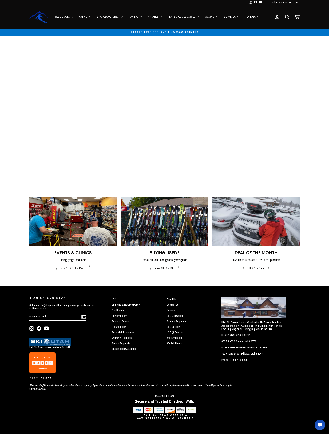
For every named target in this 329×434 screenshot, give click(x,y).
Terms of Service (121, 321)
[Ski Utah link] (50, 344)
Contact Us (173, 305)
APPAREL (153, 17)
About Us (171, 299)
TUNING (133, 17)
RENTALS (250, 17)
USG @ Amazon (175, 332)
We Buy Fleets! (174, 338)
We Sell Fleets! (174, 343)
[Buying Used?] (164, 221)
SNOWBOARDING (108, 17)
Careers (171, 310)
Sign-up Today (73, 267)
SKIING (84, 17)
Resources (63, 17)
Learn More (164, 267)
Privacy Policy (119, 316)
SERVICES (230, 17)
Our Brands (118, 310)
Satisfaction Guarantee (124, 349)
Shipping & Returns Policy (126, 305)
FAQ (114, 299)
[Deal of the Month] (256, 221)
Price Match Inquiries (123, 332)
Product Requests (176, 321)
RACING (210, 17)
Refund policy (119, 327)
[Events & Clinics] (73, 221)
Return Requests (121, 343)
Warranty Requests (122, 338)
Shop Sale (255, 267)
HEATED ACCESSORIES (181, 17)
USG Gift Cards (175, 316)
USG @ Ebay (173, 327)
